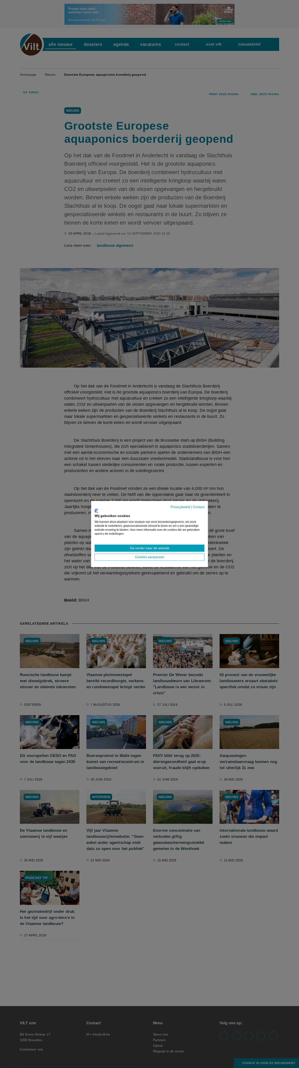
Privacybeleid (180, 507)
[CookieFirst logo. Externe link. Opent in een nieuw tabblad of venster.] (96, 511)
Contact (198, 507)
